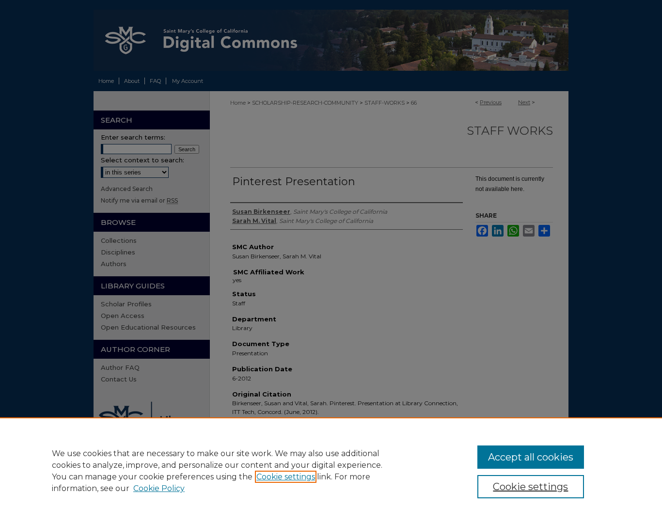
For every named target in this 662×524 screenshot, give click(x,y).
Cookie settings (285, 476)
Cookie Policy (159, 488)
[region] (331, 470)
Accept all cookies (530, 457)
